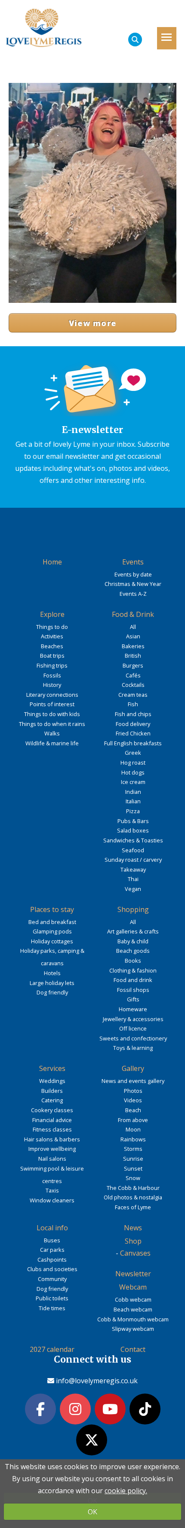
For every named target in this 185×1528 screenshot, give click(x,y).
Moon (133, 1129)
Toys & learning (133, 1048)
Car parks (52, 1250)
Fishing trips (52, 665)
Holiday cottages (52, 941)
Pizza (133, 811)
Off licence (133, 1028)
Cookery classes (52, 1110)
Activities (52, 636)
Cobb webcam (133, 1299)
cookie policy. (126, 1490)
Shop (133, 1241)
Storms (133, 1149)
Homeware (133, 1009)
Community (52, 1279)
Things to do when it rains (52, 724)
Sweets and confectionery (133, 1038)
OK (92, 1511)
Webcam (133, 1287)
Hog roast (132, 762)
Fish (133, 704)
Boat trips (52, 655)
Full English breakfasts (133, 743)
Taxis (52, 1190)
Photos (133, 1091)
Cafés (133, 675)
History (52, 685)
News (133, 1227)
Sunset (133, 1168)
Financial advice (52, 1120)
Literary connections (52, 694)
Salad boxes (133, 830)
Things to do (52, 627)
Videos (133, 1100)
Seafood (133, 850)
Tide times (52, 1308)
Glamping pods (52, 931)
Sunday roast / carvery (133, 859)
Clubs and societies (52, 1269)
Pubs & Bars (133, 821)
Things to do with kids (52, 714)
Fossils (52, 675)
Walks (52, 733)
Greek (133, 752)
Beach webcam (133, 1309)
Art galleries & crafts (133, 931)
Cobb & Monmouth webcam (133, 1319)
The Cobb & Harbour (133, 1188)
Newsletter (133, 1273)
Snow (133, 1178)
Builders (52, 1091)
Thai (133, 879)
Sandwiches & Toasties (133, 840)
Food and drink (133, 980)
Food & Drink (133, 614)
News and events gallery (133, 1081)
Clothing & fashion (133, 970)
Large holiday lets (52, 983)
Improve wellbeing (52, 1149)
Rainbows (133, 1139)
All (133, 627)
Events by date (133, 574)
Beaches (52, 646)
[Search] (135, 39)
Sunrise (133, 1158)
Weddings (52, 1081)
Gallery (133, 1068)
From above (133, 1120)
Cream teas (133, 694)
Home (52, 562)
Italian (133, 801)
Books (133, 960)
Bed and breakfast (52, 922)
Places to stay (52, 909)
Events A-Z (133, 594)
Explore (52, 614)
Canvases (135, 1253)
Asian (133, 636)
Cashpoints (52, 1259)
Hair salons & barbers (52, 1139)
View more (93, 323)
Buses (52, 1240)
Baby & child (132, 941)
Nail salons (52, 1158)
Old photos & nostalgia (133, 1197)
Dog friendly (52, 992)
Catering (52, 1100)
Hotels (52, 973)
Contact (132, 1349)
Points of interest (52, 704)
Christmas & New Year (133, 584)
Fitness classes (52, 1129)
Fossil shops (133, 990)
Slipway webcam (133, 1329)
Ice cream (133, 782)
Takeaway (133, 869)
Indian (133, 792)
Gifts (133, 999)
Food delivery (133, 724)
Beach (133, 1110)
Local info (52, 1227)
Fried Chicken (133, 733)
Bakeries (133, 646)
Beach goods (133, 951)
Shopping (133, 909)
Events (133, 562)
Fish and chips (133, 714)
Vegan (133, 889)
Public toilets (52, 1298)
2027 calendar (52, 1349)
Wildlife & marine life (52, 743)
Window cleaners (52, 1200)
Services (52, 1068)
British (133, 655)
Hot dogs (133, 772)
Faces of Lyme (133, 1207)
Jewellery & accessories (133, 1019)
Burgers (133, 665)
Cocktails (133, 685)
